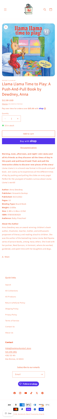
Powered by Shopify (37, 414)
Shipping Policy (11, 308)
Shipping (5, 104)
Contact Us (10, 326)
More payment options (28, 147)
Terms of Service (12, 320)
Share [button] (7, 257)
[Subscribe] (42, 374)
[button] (5, 9)
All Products (10, 296)
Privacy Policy (11, 314)
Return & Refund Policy (15, 303)
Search (8, 285)
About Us (9, 332)
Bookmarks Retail (24, 414)
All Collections (11, 290)
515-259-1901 (11, 352)
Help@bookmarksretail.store (18, 348)
